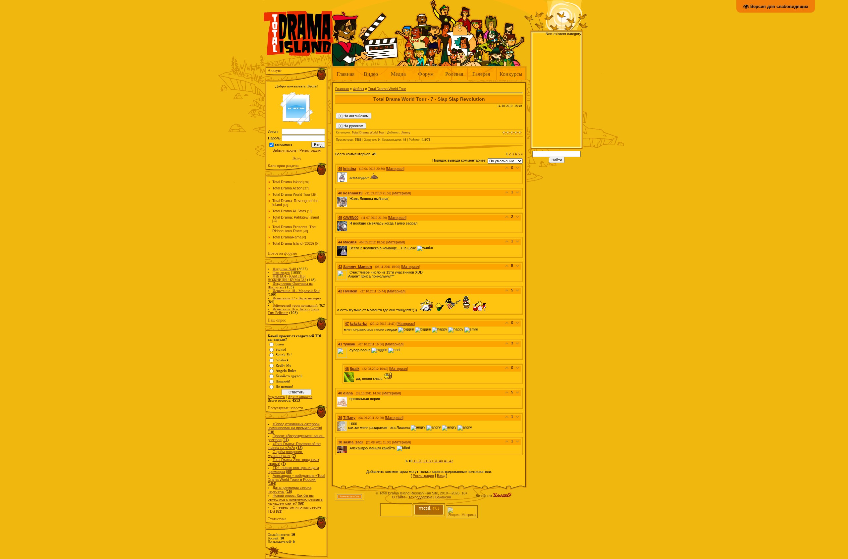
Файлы (358, 89)
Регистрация (310, 150)
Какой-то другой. (289, 376)
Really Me (283, 365)
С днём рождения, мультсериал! (285, 454)
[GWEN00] (348, 223)
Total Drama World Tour (291, 194)
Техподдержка (420, 497)
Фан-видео (281, 273)
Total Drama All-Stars (289, 211)
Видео (371, 73)
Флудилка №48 (284, 269)
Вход (296, 158)
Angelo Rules (286, 371)
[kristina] (348, 177)
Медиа (398, 73)
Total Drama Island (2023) (293, 243)
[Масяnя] (348, 248)
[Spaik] (355, 379)
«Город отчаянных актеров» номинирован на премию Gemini (295, 426)
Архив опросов (300, 397)
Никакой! (283, 381)
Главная (345, 73)
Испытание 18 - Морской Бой (296, 291)
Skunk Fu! (284, 355)
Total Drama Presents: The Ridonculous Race (294, 229)
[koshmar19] (348, 199)
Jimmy (405, 132)
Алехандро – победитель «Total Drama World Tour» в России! (296, 478)
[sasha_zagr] (348, 448)
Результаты (276, 397)
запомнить (283, 144)
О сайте (398, 497)
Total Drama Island (287, 182)
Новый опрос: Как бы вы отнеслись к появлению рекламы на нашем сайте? (295, 499)
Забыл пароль (284, 150)
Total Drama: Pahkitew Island (295, 217)
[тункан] (348, 350)
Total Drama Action (287, 188)
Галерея (481, 73)
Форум (426, 73)
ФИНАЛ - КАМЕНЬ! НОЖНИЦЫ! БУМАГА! (287, 278)
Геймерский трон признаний (295, 305)
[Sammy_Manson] (348, 272)
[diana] (348, 399)
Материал (395, 169)
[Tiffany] (348, 423)
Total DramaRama (286, 237)
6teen (280, 344)
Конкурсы (511, 73)
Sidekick (282, 360)
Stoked (281, 349)
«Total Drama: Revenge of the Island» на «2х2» (294, 446)
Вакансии (443, 497)
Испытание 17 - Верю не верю (297, 298)
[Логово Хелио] (502, 496)
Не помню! (284, 386)
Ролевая (454, 73)
